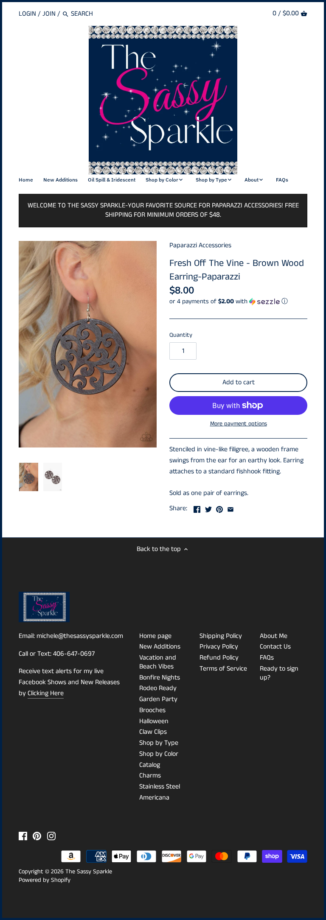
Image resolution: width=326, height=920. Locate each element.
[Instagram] (51, 836)
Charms (150, 775)
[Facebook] (23, 836)
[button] (238, 301)
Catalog (149, 765)
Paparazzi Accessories (200, 245)
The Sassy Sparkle (88, 871)
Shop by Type (158, 743)
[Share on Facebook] (197, 507)
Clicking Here (46, 693)
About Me (273, 636)
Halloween (154, 721)
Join (49, 14)
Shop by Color (158, 754)
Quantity (180, 335)
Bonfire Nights (159, 677)
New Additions (159, 647)
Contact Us (275, 647)
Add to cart (238, 382)
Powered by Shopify (44, 880)
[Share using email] (230, 507)
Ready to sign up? (279, 673)
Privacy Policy (219, 647)
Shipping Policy (221, 636)
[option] (29, 477)
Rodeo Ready (158, 688)
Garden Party (158, 699)
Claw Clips (153, 732)
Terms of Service (223, 669)
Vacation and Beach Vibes (157, 662)
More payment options (238, 424)
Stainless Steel (159, 786)
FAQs (267, 658)
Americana (154, 798)
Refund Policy (219, 658)
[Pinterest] (37, 836)
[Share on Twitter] (208, 507)
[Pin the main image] (219, 507)
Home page (155, 636)
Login (27, 14)
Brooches (152, 710)
